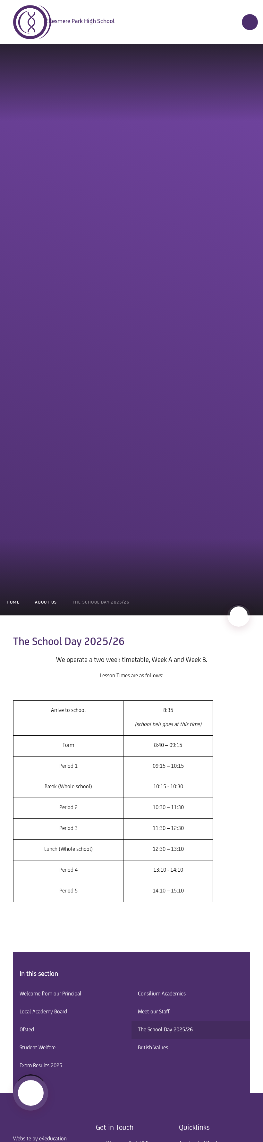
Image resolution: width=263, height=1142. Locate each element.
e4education (53, 1139)
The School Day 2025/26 (100, 602)
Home (13, 602)
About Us (46, 602)
